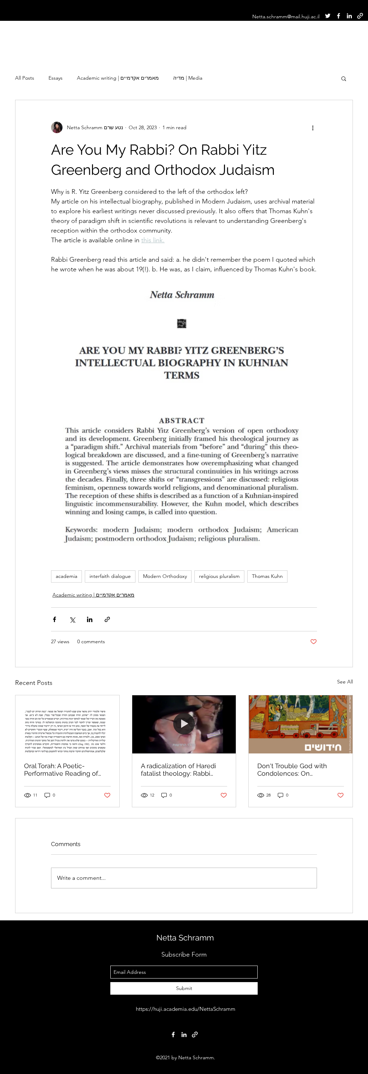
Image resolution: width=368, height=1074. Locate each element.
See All (345, 681)
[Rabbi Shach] (184, 724)
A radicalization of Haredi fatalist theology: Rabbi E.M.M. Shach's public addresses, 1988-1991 (178, 769)
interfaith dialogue (110, 576)
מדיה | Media (187, 78)
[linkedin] (349, 15)
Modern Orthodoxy (165, 576)
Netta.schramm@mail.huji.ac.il (285, 16)
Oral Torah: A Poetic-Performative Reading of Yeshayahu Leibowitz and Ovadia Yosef (63, 769)
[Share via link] (107, 619)
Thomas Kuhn (267, 576)
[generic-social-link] (360, 15)
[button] (343, 78)
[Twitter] (327, 15)
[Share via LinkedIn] (89, 619)
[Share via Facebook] (54, 619)
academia (66, 576)
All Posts (24, 78)
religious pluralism (219, 576)
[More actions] (312, 127)
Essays (56, 78)
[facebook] (338, 15)
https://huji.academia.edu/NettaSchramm (185, 1008)
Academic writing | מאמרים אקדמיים (118, 78)
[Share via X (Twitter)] (72, 619)
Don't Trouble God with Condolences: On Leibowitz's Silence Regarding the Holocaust (295, 769)
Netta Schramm (185, 937)
